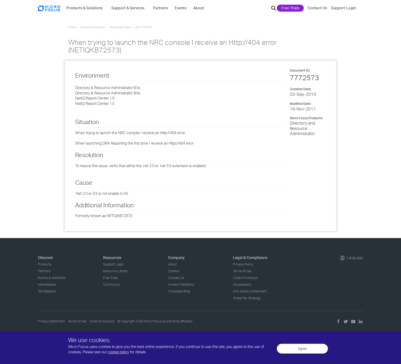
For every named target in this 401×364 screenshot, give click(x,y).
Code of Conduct (245, 278)
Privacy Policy (243, 264)
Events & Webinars (51, 278)
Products (45, 264)
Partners (44, 271)
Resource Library (115, 271)
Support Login (343, 8)
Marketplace (47, 284)
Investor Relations (181, 284)
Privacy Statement (51, 321)
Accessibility (242, 284)
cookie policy (118, 352)
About (172, 264)
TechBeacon (47, 291)
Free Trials (290, 8)
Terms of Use (242, 271)
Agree (302, 349)
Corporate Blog (179, 291)
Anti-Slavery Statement (250, 291)
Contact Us (317, 8)
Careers (174, 271)
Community (111, 284)
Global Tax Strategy (247, 298)
